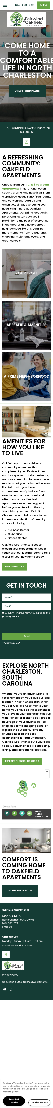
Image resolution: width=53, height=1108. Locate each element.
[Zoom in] (47, 772)
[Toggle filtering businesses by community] (29, 813)
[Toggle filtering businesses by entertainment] (14, 813)
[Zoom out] (47, 776)
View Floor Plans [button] (27, 91)
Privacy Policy (10, 975)
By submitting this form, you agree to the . (26, 614)
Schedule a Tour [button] (20, 890)
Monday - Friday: (11, 941)
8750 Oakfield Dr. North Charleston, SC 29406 (27, 130)
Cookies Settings (39, 1102)
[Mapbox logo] (9, 806)
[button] (43, 5)
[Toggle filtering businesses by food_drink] (7, 813)
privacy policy (10, 616)
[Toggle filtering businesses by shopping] (22, 813)
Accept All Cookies (14, 1101)
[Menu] (5, 5)
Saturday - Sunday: (13, 946)
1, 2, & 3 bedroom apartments (25, 187)
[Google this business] (26, 142)
